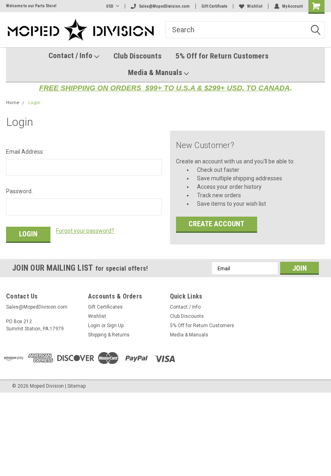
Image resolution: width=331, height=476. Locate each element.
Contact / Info (71, 55)
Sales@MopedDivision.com (164, 6)
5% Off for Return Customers (222, 56)
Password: (19, 191)
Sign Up (115, 325)
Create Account (216, 223)
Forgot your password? (85, 231)
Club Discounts (137, 56)
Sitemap (76, 386)
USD (109, 6)
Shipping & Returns (109, 335)
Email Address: (25, 151)
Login (34, 102)
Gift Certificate (214, 6)
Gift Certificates (105, 307)
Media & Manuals (156, 72)
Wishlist (254, 6)
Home (12, 102)
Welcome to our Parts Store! (31, 6)
